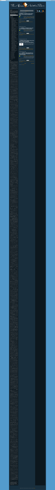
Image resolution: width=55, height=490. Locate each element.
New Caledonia (15, 354)
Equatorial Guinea (15, 215)
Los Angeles (17, 311)
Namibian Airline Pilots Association (30, 49)
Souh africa (16, 421)
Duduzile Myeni (13, 200)
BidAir (10, 140)
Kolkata (12, 294)
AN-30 (12, 111)
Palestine (13, 369)
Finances (13, 229)
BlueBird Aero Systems (12, 143)
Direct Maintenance (13, 195)
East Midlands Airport (15, 203)
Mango (13, 322)
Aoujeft (17, 115)
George (16, 244)
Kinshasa (11, 293)
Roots (16, 388)
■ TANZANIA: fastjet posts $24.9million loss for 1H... (13, 47)
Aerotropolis (14, 81)
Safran (14, 397)
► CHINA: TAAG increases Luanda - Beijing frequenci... (14, 42)
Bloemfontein (11, 142)
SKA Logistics (14, 413)
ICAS (14, 263)
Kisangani (14, 293)
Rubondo (13, 392)
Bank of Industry (16, 133)
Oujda (12, 368)
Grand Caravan (14, 252)
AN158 (16, 111)
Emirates (12, 212)
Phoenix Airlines (13, 373)
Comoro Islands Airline (12, 178)
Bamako (17, 131)
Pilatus (10, 374)
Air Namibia (12, 97)
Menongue (11, 331)
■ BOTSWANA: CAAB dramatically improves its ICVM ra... (14, 28)
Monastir (16, 337)
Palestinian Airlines (15, 369)
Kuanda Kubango (15, 296)
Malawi (15, 318)
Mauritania (16, 326)
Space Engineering (13, 425)
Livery (14, 308)
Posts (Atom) (23, 64)
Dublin (11, 200)
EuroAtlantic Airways (13, 222)
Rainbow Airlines (11, 384)
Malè (12, 320)
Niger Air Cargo (13, 356)
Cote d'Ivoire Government (15, 184)
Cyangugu (14, 187)
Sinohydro (13, 411)
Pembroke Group (13, 372)
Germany (16, 245)
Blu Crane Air (14, 142)
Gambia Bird (14, 240)
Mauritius (15, 327)
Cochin (16, 176)
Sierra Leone (14, 408)
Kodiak (10, 294)
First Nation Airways (13, 230)
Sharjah (11, 407)
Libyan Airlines (20, 49)
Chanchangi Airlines (12, 166)
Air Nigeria (17, 97)
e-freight (15, 201)
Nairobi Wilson (14, 347)
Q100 (13, 381)
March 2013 (12, 56)
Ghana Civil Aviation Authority (13, 247)
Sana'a (15, 399)
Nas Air (11, 350)
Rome (14, 388)
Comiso (17, 177)
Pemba (10, 372)
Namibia (25, 49)
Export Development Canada (12, 225)
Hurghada (14, 261)
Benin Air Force (11, 137)
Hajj (10, 257)
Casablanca (16, 161)
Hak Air (12, 257)
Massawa (16, 325)
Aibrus (13, 88)
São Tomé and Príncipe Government (15, 400)
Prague (17, 377)
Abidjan (17, 70)
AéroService (16, 80)
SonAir (10, 421)
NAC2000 (17, 346)
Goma (10, 251)
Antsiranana (13, 115)
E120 (17, 201)
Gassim (16, 241)
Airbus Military (13, 101)
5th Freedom (13, 63)
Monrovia (11, 338)
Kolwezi (14, 294)
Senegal (11, 403)
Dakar (12, 188)
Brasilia (16, 149)
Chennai (13, 167)
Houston (11, 261)
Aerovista (16, 81)
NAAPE (11, 346)
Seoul (12, 404)
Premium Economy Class (16, 378)
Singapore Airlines (11, 410)
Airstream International (13, 103)
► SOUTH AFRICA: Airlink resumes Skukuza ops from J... (14, 46)
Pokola (16, 375)
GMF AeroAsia (17, 250)
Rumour (17, 392)
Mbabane (11, 328)
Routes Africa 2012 (13, 390)
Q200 (15, 381)
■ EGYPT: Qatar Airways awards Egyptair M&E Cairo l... (14, 29)
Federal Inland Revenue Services (13, 228)
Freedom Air (12, 236)
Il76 (13, 264)
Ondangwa (14, 364)
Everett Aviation (16, 223)
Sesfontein (11, 405)
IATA (11, 262)
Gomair (12, 251)
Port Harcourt (16, 376)
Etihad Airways (16, 221)
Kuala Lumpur (12, 296)
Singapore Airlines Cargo (15, 410)
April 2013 (12, 55)
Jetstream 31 (11, 279)
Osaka (17, 367)
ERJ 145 (15, 217)
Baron (11, 134)
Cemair (15, 163)
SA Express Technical (14, 395)
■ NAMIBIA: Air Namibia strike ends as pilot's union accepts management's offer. (26, 14)
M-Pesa (11, 315)
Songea (12, 421)
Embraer (11, 211)
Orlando (13, 367)
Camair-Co (17, 157)
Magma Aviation (11, 317)
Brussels (11, 151)
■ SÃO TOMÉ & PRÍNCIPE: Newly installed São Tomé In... (14, 20)
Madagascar (11, 316)
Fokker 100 (14, 234)
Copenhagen (12, 183)
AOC (15, 115)
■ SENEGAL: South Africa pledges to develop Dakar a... (14, 23)
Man (16, 321)
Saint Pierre (15, 398)
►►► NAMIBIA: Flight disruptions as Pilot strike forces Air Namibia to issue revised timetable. (26, 53)
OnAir (11, 364)
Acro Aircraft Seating (15, 73)
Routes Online (17, 390)
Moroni (10, 340)
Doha (10, 197)
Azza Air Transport (13, 129)
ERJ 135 (13, 217)
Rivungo (17, 387)
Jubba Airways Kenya (14, 283)
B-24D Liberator (16, 129)
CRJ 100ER (16, 185)
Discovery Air (11, 196)
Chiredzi (11, 175)
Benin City (14, 137)
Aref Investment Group (14, 117)
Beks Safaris (11, 136)
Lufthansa (11, 313)
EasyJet (16, 204)
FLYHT (17, 233)
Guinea (13, 255)
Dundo (16, 200)
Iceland (16, 263)
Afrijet (17, 86)
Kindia (11, 292)
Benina (16, 137)
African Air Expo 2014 (15, 83)
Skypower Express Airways (15, 414)
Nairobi (11, 347)
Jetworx (16, 279)
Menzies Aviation (14, 331)
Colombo (12, 177)
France (11, 235)
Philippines (11, 373)
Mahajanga (14, 317)
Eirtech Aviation (16, 209)
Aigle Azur (16, 88)
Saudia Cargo (16, 402)
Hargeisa (15, 258)
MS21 (14, 342)
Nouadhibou (14, 360)
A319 (11, 68)
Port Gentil (13, 376)
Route (17, 389)
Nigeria (12, 357)
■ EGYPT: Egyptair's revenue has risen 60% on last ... (14, 49)
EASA (17, 202)
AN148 (14, 111)
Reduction (14, 385)
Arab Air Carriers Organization (14, 116)
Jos (14, 282)
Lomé (11, 310)
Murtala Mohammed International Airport (13, 344)
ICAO (12, 263)
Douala (17, 198)
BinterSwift (16, 140)
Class (15, 176)
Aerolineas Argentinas (15, 78)
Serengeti (17, 404)
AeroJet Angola (12, 78)
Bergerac (15, 138)
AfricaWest (11, 86)
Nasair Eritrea (13, 350)
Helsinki (15, 259)
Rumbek (15, 392)
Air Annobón (12, 89)
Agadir (12, 87)
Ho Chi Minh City (14, 260)
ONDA (12, 364)
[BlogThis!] (27, 33)
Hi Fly (17, 259)
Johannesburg (16, 280)
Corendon (15, 183)
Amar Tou (11, 109)
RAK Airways (14, 384)
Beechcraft (11, 135)
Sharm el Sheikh (14, 407)
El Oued (12, 210)
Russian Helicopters (14, 393)
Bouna (15, 149)
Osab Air (15, 367)
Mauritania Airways (11, 327)
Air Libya (13, 95)
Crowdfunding (12, 186)
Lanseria (13, 301)
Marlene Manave (11, 324)
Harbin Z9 (13, 258)
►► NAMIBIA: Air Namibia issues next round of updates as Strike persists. (26, 28)
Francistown (14, 235)
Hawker (11, 259)
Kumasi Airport (11, 297)
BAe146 (16, 130)
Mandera (11, 322)
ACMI (12, 73)
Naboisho (13, 346)
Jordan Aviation (12, 282)
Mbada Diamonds (14, 328)
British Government (15, 150)
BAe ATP (13, 130)
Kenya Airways (15, 289)
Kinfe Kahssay (14, 292)
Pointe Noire (11, 375)
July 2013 (12, 53)
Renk (10, 386)
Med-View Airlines (12, 330)
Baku (15, 131)
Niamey (16, 355)
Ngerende (14, 355)
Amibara (14, 110)
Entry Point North (14, 214)
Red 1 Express (11, 385)
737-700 (12, 65)
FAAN (17, 226)
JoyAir (15, 282)
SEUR (13, 405)
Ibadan (13, 262)
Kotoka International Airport (13, 295)
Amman (16, 110)
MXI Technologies (16, 345)
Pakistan (10, 369)
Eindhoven (13, 209)
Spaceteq (16, 425)
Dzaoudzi (13, 201)
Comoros (16, 178)
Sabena (11, 396)
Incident (17, 266)
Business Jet (14, 155)
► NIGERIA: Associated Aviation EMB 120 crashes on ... (14, 24)
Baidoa (11, 131)
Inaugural (11, 266)
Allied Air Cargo (11, 107)
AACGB (12, 69)
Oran (16, 366)
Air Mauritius (15, 96)
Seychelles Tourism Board (15, 406)
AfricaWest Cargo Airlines (14, 86)
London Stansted (11, 311)
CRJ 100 (12, 185)
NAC (15, 346)
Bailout (13, 131)
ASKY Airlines (14, 119)
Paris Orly (15, 370)
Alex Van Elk (12, 105)
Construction (16, 182)
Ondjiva (16, 364)
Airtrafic (16, 103)
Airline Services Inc (12, 102)
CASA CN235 (12, 161)
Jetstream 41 (14, 279)
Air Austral (14, 90)
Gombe (14, 251)
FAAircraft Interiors (14, 226)
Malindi (16, 320)
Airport (16, 102)
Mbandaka (17, 328)
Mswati (16, 342)
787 (12, 67)
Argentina (17, 117)
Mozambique (23, 49)
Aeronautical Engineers (16, 79)
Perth (16, 372)
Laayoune (16, 299)
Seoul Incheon (15, 404)
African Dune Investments (12, 85)
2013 (11, 17)
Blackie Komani (14, 141)
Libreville (13, 305)
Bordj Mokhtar (16, 147)
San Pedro (13, 399)
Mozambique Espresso (16, 341)
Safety (10, 397)
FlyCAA (11, 233)
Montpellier (14, 338)
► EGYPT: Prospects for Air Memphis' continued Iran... (14, 25)
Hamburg (14, 257)
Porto (10, 377)
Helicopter (13, 259)
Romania (12, 388)
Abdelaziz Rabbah (15, 69)
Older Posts (32, 63)
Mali (14, 320)
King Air (16, 292)
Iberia (15, 262)
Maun (13, 326)
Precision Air (12, 378)
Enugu (16, 214)
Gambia (11, 240)
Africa (10, 82)
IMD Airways (14, 265)
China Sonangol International (13, 173)
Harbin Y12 (11, 258)
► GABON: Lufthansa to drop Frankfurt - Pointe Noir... (14, 33)
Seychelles (16, 405)
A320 (13, 68)
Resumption (15, 386)
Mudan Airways (11, 343)
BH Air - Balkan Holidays (15, 139)
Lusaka (13, 314)
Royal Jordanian (12, 391)
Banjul (13, 133)
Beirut (17, 135)
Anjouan (13, 114)
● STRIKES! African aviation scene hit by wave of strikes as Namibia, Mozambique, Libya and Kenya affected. (26, 41)
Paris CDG (12, 370)
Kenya (14, 288)
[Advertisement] (26, 25)
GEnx (14, 244)
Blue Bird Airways (16, 142)
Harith (17, 258)
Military (11, 334)
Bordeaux (14, 147)
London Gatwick (16, 310)
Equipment (11, 216)
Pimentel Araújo (14, 374)
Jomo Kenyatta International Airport (14, 281)
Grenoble (14, 253)
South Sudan (13, 424)
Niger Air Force (16, 356)
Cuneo (10, 187)
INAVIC (14, 266)
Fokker (11, 234)
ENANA (14, 213)
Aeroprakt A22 (14, 80)
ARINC (12, 118)
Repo (12, 386)
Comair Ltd (15, 177)
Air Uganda (16, 99)
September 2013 (12, 51)
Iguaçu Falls (12, 264)
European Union (12, 223)
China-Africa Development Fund (15, 174)
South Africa (12, 422)
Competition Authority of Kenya (15, 179)
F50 (10, 226)
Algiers (16, 106)
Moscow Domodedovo (16, 340)
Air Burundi (14, 91)
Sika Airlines (15, 409)
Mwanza (12, 345)
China (12, 168)
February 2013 (12, 57)
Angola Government (12, 113)
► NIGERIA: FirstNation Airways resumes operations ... (14, 32)
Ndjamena (11, 353)
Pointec (14, 375)
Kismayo (16, 293)
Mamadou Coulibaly (14, 321)
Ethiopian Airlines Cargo (12, 219)
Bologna (15, 146)
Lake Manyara (15, 300)
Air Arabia (14, 89)
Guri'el (15, 256)
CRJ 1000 (14, 185)
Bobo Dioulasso (16, 144)
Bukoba (17, 152)
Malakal (13, 318)
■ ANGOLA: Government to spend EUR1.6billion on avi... (14, 34)
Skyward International (12, 415)
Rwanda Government (12, 394)
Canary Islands (15, 159)
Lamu (11, 301)
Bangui (10, 133)
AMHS (12, 110)
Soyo (10, 425)
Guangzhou (16, 254)
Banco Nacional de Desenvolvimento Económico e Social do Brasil (14, 132)
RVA (16, 393)
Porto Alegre (12, 377)
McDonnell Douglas (14, 329)
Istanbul (11, 275)
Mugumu (13, 343)
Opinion (16, 365)
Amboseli (13, 109)
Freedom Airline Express (15, 236)
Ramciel (16, 384)
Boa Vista (12, 144)
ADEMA (17, 74)
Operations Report (13, 365)
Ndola (16, 353)
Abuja (10, 71)
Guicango (11, 255)
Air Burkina (11, 91)
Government (17, 251)
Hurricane (16, 261)
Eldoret (14, 210)
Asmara (17, 119)
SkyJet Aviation (12, 414)
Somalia (13, 419)
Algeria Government (12, 106)
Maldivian (11, 320)
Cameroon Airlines (13, 158)
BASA (13, 134)
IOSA (14, 273)
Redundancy (17, 385)
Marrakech (17, 324)
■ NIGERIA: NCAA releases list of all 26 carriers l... (14, 38)
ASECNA (11, 119)
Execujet (15, 224)
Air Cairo (16, 91)
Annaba (15, 114)
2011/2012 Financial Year (12, 62)
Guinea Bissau (16, 255)
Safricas (16, 397)
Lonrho (14, 311)
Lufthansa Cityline (14, 313)
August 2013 (12, 52)
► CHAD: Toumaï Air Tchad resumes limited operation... (14, 45)
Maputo (11, 323)
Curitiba (12, 187)
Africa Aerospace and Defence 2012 (15, 82)
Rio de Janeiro (14, 387)
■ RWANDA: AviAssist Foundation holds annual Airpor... (14, 43)
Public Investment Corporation (15, 380)
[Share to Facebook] (28, 33)
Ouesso (10, 368)
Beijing (13, 135)
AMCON (15, 109)
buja (10, 152)
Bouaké (13, 149)
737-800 (15, 65)
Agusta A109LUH (11, 88)
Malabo (10, 318)
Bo (10, 144)
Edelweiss (16, 205)
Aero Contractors (15, 76)
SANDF (16, 399)
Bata (15, 134)
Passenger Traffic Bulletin (15, 371)
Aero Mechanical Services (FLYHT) (14, 77)
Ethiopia (13, 218)
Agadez (10, 87)
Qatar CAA (15, 382)
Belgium (16, 136)
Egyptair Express (15, 208)
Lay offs (12, 302)
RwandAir (16, 394)
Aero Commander (11, 76)
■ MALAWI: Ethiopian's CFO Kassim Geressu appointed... (14, 41)
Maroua (14, 324)
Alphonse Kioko (14, 108)
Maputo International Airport (15, 323)
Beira (15, 135)
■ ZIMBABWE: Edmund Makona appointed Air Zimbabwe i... (14, 30)
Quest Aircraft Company (14, 383)
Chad (14, 165)
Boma (16, 146)
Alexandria (16, 105)
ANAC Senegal (15, 112)
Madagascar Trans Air (15, 316)
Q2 (14, 381)
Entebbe (11, 214)
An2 (17, 111)
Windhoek (20, 22)
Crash (10, 185)
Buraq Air (13, 153)
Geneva (12, 244)
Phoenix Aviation (16, 373)
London (13, 310)
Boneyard (11, 147)
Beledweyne (14, 136)
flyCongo (13, 233)
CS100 (15, 186)
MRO (12, 342)
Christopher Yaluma (14, 175)
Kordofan (16, 294)
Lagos (12, 300)
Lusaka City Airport (16, 314)
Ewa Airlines (12, 224)
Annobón (17, 114)
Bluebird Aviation (16, 143)
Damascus (17, 188)
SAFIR (12, 397)
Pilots (12, 374)
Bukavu (15, 152)
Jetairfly (13, 278)
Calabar (13, 157)
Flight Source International (15, 231)
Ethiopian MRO (11, 221)
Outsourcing (15, 368)
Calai (14, 157)
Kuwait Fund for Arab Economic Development (14, 298)
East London (12, 203)
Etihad (13, 221)
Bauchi (16, 134)
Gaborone (14, 239)
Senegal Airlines (15, 403)
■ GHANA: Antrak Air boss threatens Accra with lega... (14, 21)
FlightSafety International (12, 232)
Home (25, 63)
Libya (16, 305)
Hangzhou (16, 257)
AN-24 (11, 111)
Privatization (12, 379)
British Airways (11, 150)
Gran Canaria (11, 252)
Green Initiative (11, 253)
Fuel (17, 237)
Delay (15, 191)
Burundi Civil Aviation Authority (12, 154)
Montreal (16, 338)
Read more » (20, 32)
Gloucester (14, 250)
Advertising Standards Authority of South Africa (13, 75)
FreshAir (13, 237)
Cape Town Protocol (14, 160)
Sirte (17, 412)
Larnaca (15, 301)
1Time (14, 61)
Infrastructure (11, 269)
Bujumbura (12, 152)
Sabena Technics (14, 396)
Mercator (16, 331)
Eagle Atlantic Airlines (14, 202)
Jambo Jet (13, 276)
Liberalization (13, 304)
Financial (16, 229)
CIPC (16, 175)
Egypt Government (15, 206)
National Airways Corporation (13, 351)
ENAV (16, 213)
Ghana (14, 246)
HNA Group (11, 260)
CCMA (11, 162)
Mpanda (10, 342)
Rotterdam (14, 389)
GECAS (14, 242)
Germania (13, 245)
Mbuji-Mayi (11, 329)
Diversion (14, 196)
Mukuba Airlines (16, 343)
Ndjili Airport (14, 353)
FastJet (14, 227)
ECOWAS (11, 205)
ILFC (16, 264)
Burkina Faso (15, 153)
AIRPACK (15, 102)
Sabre (16, 396)
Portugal (15, 377)
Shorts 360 (11, 408)
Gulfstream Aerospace (12, 256)
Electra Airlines (17, 210)
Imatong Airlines (11, 265)
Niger (10, 356)
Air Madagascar (16, 95)
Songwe (14, 421)
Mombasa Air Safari (13, 337)
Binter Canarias (13, 140)
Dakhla (15, 188)
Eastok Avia (14, 204)
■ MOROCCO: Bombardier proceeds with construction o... (14, 37)
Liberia (16, 304)
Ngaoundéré (12, 355)
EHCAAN (11, 209)
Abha (14, 70)
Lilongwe (12, 307)
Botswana (11, 148)
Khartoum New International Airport (13, 291)
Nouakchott (17, 360)
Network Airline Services (12, 354)
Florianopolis (16, 232)
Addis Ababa (13, 74)
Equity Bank (16, 216)
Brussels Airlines (15, 151)
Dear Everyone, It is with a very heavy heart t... (14, 19)
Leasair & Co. (16, 302)
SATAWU (11, 401)
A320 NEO (16, 68)
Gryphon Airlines (13, 254)
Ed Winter (14, 205)
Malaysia (14, 319)
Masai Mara (14, 325)
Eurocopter (17, 222)
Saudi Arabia (16, 401)
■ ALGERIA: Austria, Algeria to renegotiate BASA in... (14, 36)
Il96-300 (15, 264)
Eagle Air (11, 202)
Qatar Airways (12, 382)
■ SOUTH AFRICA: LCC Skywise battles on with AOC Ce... (14, 50)
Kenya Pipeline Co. (14, 290)
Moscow (13, 340)
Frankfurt (17, 235)
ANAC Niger (12, 112)
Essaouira (11, 218)
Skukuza (16, 413)
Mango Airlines (16, 322)
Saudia (13, 402)
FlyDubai (15, 233)
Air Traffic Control (12, 99)
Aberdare (13, 70)
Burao (11, 153)
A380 (10, 69)
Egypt (11, 206)
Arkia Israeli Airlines (15, 118)
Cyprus (16, 187)
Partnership (11, 371)
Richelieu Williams (11, 387)
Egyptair (17, 207)
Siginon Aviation (12, 409)
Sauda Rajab (14, 401)
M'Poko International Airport (14, 315)
